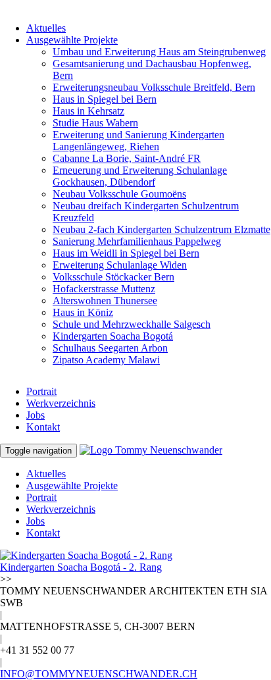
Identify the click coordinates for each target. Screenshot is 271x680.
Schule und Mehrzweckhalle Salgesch (131, 324)
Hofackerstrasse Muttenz (104, 288)
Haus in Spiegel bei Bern (105, 99)
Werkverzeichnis (60, 403)
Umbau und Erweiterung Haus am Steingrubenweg (159, 51)
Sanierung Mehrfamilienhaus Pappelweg (137, 241)
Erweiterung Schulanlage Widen (120, 265)
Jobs (35, 415)
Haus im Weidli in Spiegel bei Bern (126, 253)
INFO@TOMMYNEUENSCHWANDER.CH (98, 673)
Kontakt (43, 426)
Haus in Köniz (83, 312)
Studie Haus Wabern (95, 122)
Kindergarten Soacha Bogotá (113, 336)
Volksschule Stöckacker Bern (113, 276)
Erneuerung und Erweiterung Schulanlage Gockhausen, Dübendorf (140, 176)
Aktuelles (46, 28)
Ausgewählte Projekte (72, 39)
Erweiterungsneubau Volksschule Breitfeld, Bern (154, 87)
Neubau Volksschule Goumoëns (119, 193)
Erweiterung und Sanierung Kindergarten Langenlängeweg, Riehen (138, 140)
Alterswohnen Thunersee (105, 300)
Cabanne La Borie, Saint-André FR (127, 158)
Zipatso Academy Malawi (106, 359)
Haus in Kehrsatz (88, 111)
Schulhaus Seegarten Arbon (110, 347)
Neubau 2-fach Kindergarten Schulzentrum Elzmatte (161, 229)
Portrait (41, 391)
